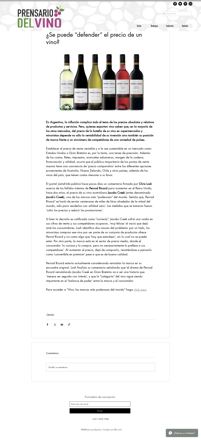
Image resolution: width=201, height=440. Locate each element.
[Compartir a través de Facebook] (47, 324)
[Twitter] (180, 4)
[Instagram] (190, 4)
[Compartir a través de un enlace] (69, 324)
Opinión (50, 314)
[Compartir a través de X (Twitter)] (54, 324)
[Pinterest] (185, 4)
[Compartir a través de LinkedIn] (61, 324)
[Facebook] (175, 4)
